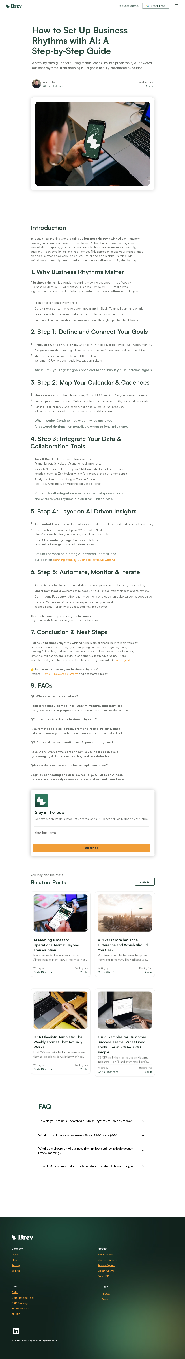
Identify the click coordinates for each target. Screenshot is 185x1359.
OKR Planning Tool (23, 1297)
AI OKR (16, 1313)
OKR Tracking (20, 1303)
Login (15, 1254)
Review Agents (106, 1265)
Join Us (16, 1270)
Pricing (16, 1265)
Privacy (106, 1293)
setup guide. (124, 660)
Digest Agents (106, 1270)
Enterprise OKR (21, 1308)
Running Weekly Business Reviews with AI (84, 560)
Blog (14, 1259)
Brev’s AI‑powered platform (59, 674)
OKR (15, 1292)
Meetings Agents (108, 1259)
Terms (105, 1299)
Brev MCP (103, 1276)
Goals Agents (106, 1254)
